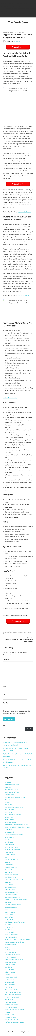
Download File (19, 47)
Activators (8, 787)
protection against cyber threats (14, 942)
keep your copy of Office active (14, 879)
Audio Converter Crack (11, 809)
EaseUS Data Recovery (24, 212)
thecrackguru (17, 41)
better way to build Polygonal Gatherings (17, 827)
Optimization (9, 919)
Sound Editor (9, 967)
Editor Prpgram (9, 844)
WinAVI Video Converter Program (15, 1009)
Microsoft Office (10, 889)
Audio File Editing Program (13, 814)
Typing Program (9, 979)
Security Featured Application (14, 959)
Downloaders (9, 842)
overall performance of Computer (15, 922)
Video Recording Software (13, 992)
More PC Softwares (20, 32)
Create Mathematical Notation (14, 834)
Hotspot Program (10, 869)
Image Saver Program (11, 874)
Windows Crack (9, 1014)
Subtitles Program (10, 972)
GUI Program (9, 864)
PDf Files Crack (9, 932)
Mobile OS (8, 902)
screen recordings (10, 957)
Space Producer (9, 969)
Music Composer (10, 912)
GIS (6, 857)
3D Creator (8, 782)
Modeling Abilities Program (13, 904)
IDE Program (8, 872)
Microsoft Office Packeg (12, 892)
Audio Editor (8, 812)
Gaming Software (10, 854)
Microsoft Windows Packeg (13, 897)
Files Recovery (9, 852)
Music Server (9, 914)
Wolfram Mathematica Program (14, 1022)
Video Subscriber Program (13, 994)
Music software (9, 917)
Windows (7, 1012)
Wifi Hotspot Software (11, 1007)
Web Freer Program (11, 1002)
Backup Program (10, 819)
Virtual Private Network (12, 997)
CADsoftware (9, 829)
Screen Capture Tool (11, 952)
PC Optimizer (9, 927)
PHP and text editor (11, 937)
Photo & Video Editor (11, 934)
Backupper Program (11, 822)
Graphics (7, 862)
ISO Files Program (10, 877)
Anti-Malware (9, 799)
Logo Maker (8, 882)
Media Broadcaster (10, 887)
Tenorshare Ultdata (23, 296)
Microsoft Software (11, 894)
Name (5, 686)
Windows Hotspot (10, 1017)
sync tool (7, 974)
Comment (6, 659)
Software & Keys (10, 964)
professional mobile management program (18, 939)
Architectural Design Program (14, 807)
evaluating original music (12, 849)
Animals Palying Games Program (15, 797)
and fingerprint (9, 794)
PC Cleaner (8, 924)
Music (6, 909)
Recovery (7, 947)
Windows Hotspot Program (13, 1019)
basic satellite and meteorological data (16, 824)
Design (7, 839)
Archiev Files (8, 804)
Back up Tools (9, 817)
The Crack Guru (18, 22)
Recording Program (10, 944)
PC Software (8, 929)
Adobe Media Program (11, 789)
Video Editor (8, 987)
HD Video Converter (11, 867)
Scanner (7, 949)
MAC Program (9, 884)
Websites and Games (11, 1004)
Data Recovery (9, 837)
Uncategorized (9, 982)
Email (5, 695)
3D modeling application (12, 784)
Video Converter (10, 984)
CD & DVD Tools (9, 832)
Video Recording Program (12, 989)
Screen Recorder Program (12, 954)
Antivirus (7, 802)
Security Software (10, 962)
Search (5, 725)
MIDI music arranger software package (16, 899)
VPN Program (9, 999)
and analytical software (12, 792)
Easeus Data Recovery (10, 398)
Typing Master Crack (11, 977)
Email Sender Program (11, 847)
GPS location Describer (12, 859)
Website (5, 703)
